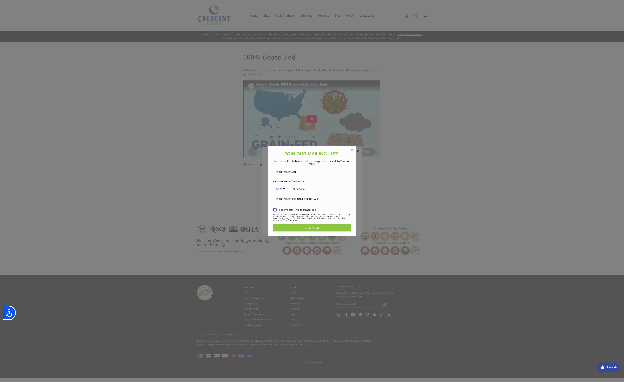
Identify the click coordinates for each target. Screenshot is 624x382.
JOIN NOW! (312, 228)
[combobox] (280, 189)
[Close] (352, 150)
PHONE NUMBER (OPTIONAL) (288, 181)
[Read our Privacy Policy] (349, 215)
